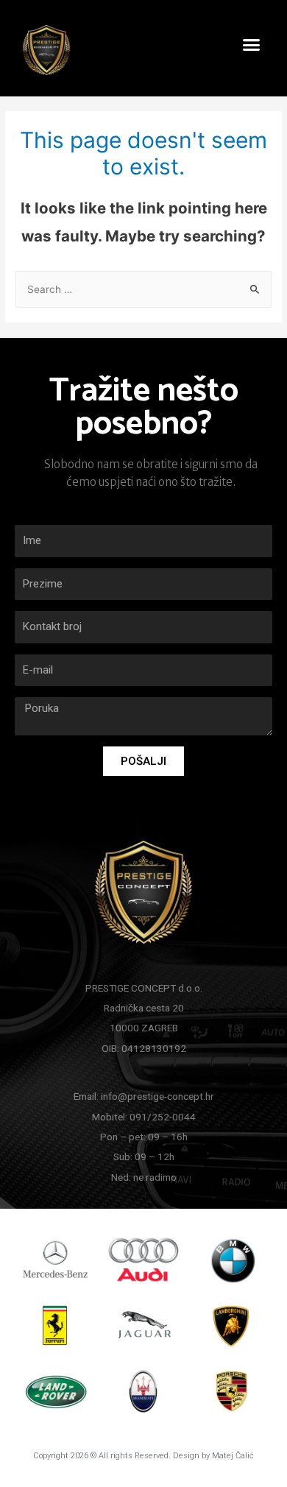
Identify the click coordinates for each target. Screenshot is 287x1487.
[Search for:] (143, 289)
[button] (252, 45)
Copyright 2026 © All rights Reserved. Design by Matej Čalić (143, 1455)
